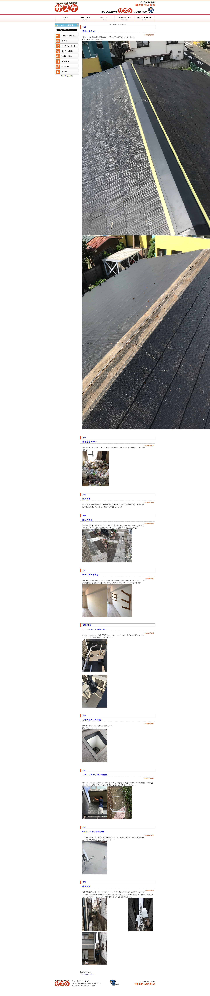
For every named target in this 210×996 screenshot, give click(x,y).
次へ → (93, 974)
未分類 (89, 625)
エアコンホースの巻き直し (94, 629)
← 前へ (82, 974)
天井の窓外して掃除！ (92, 720)
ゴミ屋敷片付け (89, 442)
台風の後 (86, 499)
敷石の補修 (87, 520)
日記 (84, 27)
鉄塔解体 (86, 886)
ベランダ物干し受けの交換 (94, 775)
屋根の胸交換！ (89, 31)
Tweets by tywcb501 (67, 76)
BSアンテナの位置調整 (93, 832)
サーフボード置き (90, 575)
